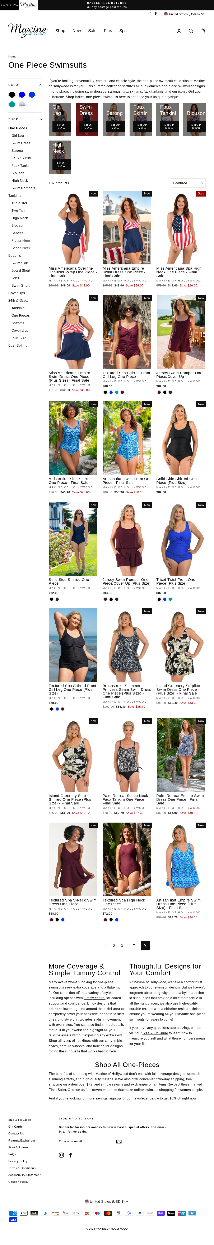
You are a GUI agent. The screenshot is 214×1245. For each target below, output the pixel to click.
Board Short (20, 270)
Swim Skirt (19, 263)
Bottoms (14, 255)
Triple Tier (19, 203)
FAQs (12, 1154)
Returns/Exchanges (22, 1140)
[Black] (105, 392)
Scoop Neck (21, 248)
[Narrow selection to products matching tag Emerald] (12, 104)
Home (12, 56)
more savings (97, 1098)
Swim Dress (20, 143)
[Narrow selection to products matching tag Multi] (21, 104)
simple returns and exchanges (124, 1084)
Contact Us (16, 1133)
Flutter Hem (20, 240)
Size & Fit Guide (155, 1033)
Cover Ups (16, 293)
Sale (92, 30)
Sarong (17, 150)
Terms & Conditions (22, 1168)
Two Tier (18, 210)
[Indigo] (170, 392)
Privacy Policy (18, 1161)
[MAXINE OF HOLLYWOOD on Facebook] (70, 1155)
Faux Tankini (21, 165)
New (77, 30)
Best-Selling (18, 345)
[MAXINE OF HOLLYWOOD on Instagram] (61, 1155)
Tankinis (14, 195)
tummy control (94, 998)
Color (14, 84)
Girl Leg (17, 135)
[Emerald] (117, 392)
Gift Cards (15, 1126)
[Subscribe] (119, 1141)
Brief (15, 278)
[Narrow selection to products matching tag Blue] (21, 94)
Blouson (17, 173)
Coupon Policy (18, 1181)
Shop (60, 30)
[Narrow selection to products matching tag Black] (12, 94)
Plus (108, 30)
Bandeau (18, 233)
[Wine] (122, 392)
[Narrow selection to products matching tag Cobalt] (31, 94)
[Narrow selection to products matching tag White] (31, 104)
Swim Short (20, 285)
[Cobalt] (111, 392)
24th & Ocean (19, 300)
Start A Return (18, 1147)
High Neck (19, 180)
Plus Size (19, 338)
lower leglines (74, 1009)
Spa (123, 30)
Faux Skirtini (21, 158)
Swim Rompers (23, 188)
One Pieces (17, 128)
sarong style (62, 1019)
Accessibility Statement (24, 1175)
